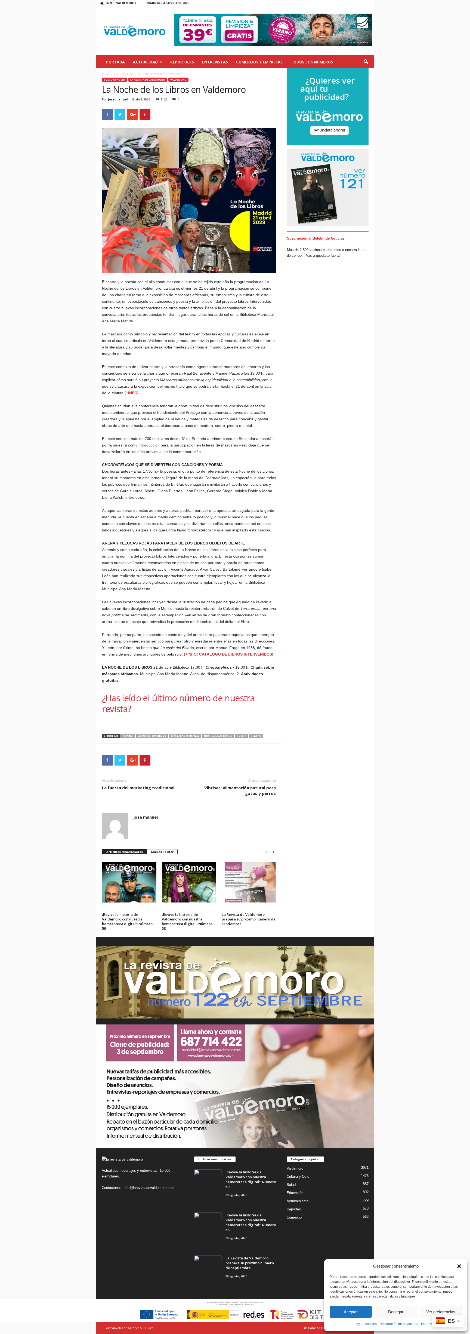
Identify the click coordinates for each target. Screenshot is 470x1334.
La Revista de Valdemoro (147, 79)
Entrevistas (215, 62)
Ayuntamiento (297, 1201)
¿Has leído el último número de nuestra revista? (178, 703)
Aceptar (351, 1311)
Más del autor (162, 852)
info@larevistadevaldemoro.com (149, 1188)
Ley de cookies (365, 1324)
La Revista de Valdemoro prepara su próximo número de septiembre (249, 919)
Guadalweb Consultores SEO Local (129, 1328)
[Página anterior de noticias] (267, 852)
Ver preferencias (440, 1311)
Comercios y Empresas (259, 62)
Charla (128, 736)
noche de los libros (218, 736)
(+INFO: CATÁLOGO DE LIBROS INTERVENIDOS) (228, 654)
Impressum (429, 1324)
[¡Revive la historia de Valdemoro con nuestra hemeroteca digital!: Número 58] (189, 882)
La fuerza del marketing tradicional (138, 787)
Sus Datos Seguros (315, 1328)
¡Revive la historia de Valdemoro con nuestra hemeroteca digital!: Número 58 (187, 921)
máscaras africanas (185, 736)
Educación (295, 1193)
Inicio (105, 74)
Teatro (256, 736)
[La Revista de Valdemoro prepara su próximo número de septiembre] (249, 882)
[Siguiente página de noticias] (273, 852)
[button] (459, 1266)
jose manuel (118, 99)
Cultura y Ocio (123, 74)
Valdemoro (178, 79)
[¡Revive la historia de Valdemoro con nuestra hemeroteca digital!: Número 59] (129, 882)
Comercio (294, 1217)
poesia (241, 736)
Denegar (395, 1311)
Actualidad (145, 62)
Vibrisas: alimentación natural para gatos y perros (240, 790)
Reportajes (182, 62)
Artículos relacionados (124, 852)
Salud (291, 1185)
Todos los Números (312, 62)
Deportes (294, 1209)
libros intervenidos (152, 736)
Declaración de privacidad (398, 1324)
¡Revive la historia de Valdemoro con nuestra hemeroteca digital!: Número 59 (127, 921)
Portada (115, 62)
